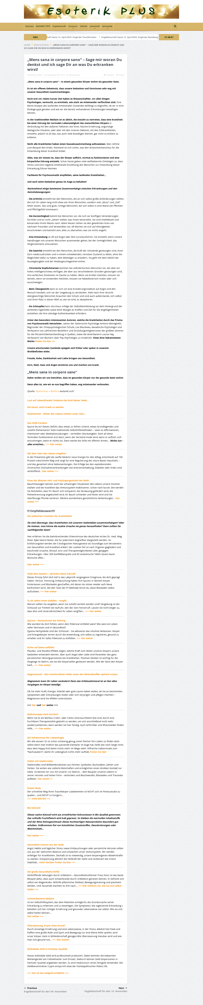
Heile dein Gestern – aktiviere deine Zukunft (51, 573)
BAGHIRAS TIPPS (43, 26)
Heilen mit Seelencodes (40, 761)
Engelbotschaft (59, 26)
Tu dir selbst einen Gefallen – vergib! (47, 600)
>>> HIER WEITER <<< (38, 798)
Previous (32, 988)
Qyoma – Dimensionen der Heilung (46, 620)
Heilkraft (83, 26)
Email (121, 75)
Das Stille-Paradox (37, 422)
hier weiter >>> (50, 471)
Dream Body (34, 788)
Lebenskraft (95, 26)
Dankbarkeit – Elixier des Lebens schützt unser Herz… (56, 413)
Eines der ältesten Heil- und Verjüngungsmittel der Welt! (58, 480)
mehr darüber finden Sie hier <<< (57, 862)
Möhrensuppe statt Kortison (42, 714)
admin (40, 75)
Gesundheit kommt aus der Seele (45, 844)
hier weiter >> (45, 778)
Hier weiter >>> (35, 564)
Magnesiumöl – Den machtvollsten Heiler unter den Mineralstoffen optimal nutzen (72, 674)
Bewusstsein (74, 75)
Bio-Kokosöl (33, 807)
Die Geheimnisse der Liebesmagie (45, 737)
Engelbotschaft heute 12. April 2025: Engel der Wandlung (104, 37)
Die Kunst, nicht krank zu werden (45, 407)
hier (34, 705)
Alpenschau (42, 391)
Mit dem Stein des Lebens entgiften (46, 453)
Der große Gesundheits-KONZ (43, 871)
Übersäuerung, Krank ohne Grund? (46, 925)
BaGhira (55, 391)
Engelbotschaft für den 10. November (106, 991)
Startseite (29, 26)
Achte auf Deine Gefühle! (40, 647)
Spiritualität (107, 26)
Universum (73, 26)
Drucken (110, 75)
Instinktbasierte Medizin (40, 898)
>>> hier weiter (54, 444)
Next (121, 988)
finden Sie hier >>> (45, 341)
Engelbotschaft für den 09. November (45, 991)
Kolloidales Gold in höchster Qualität (47, 948)
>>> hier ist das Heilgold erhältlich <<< (48, 972)
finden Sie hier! (98, 751)
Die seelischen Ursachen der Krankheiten (49, 516)
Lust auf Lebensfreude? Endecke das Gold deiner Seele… (58, 400)
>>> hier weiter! (60, 939)
